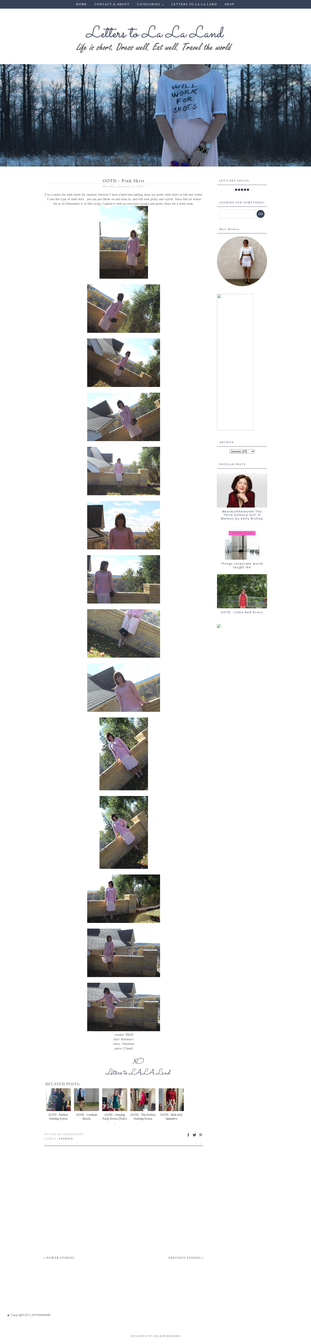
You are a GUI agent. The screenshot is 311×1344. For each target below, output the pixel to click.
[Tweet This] (194, 1136)
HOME (81, 4)
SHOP (229, 4)
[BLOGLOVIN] (248, 190)
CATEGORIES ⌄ (151, 4)
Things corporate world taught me (242, 565)
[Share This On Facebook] (188, 1136)
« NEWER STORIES (58, 1258)
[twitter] (239, 190)
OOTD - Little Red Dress (242, 612)
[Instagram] (242, 190)
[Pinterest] (245, 190)
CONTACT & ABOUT (112, 4)
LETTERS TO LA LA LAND (194, 4)
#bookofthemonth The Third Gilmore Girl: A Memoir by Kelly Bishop (242, 514)
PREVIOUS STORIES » (186, 1258)
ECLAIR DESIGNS (166, 1336)
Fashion (66, 1138)
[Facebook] (236, 190)
